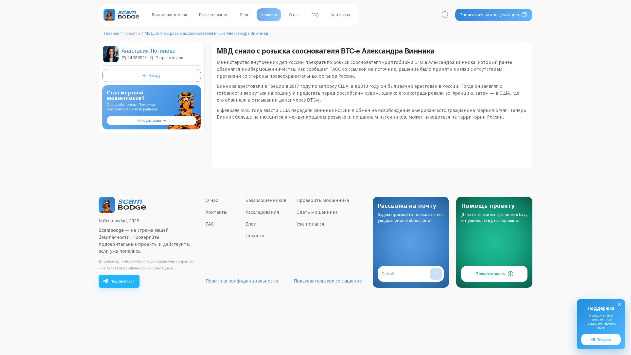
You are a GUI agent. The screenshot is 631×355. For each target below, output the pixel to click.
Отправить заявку (436, 274)
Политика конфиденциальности (242, 281)
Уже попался (310, 224)
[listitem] (119, 281)
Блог (244, 15)
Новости (269, 15)
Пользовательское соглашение (328, 281)
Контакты (340, 15)
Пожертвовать (490, 274)
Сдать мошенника (317, 212)
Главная (111, 33)
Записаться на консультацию (489, 15)
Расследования (213, 15)
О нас (294, 15)
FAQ (315, 15)
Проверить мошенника (323, 200)
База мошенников (169, 15)
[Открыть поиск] (445, 15)
